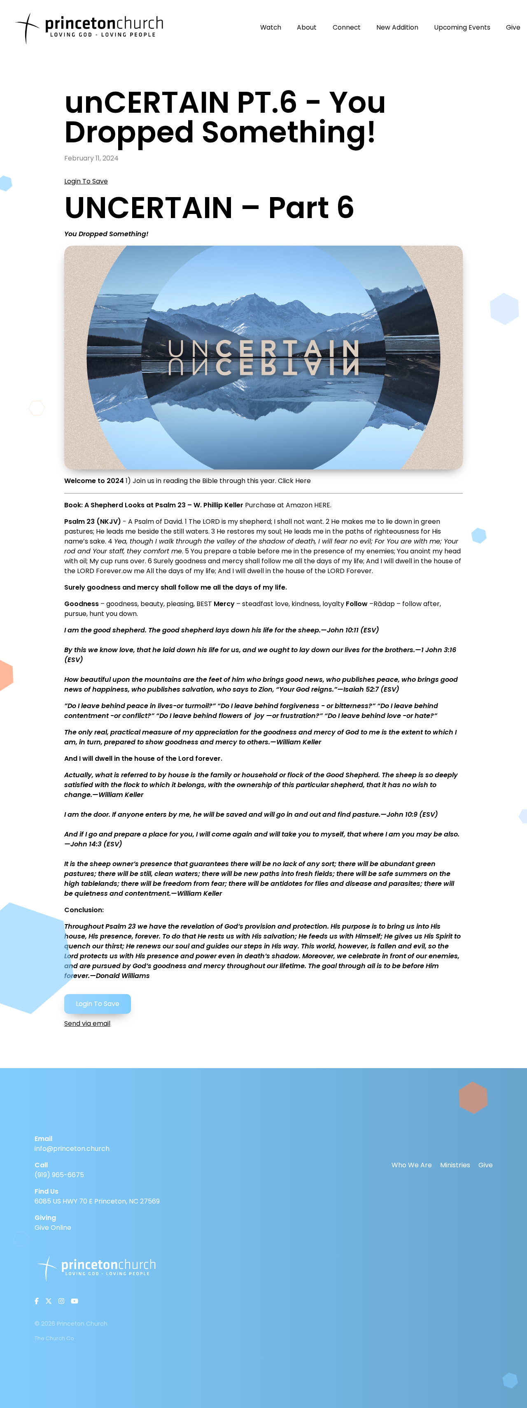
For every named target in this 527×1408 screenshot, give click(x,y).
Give (485, 1165)
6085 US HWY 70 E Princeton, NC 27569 (97, 1201)
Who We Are (412, 1165)
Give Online (53, 1227)
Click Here (294, 481)
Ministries (455, 1165)
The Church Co (54, 1338)
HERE (322, 505)
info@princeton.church (72, 1148)
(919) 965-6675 (59, 1175)
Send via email (87, 1023)
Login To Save (86, 181)
